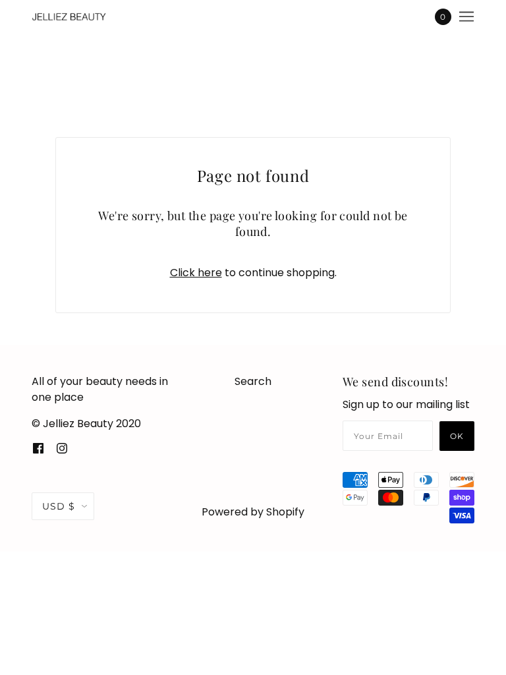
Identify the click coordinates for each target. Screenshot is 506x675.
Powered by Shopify (253, 511)
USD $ (58, 506)
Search (253, 381)
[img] (38, 447)
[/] (69, 16)
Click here (196, 272)
